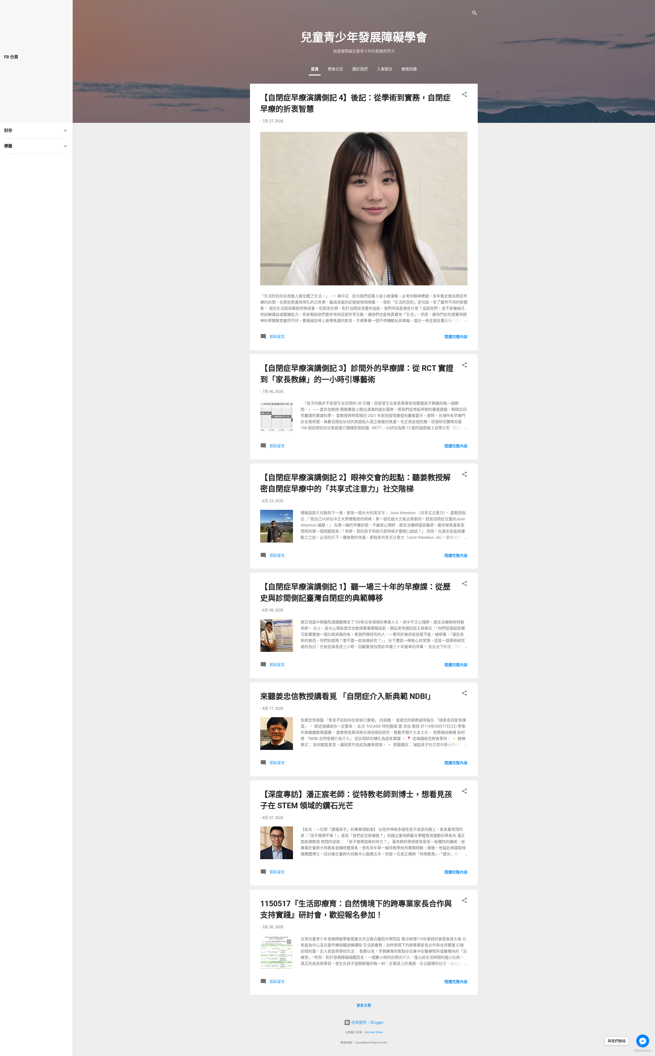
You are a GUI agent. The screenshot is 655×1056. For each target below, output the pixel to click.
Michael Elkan (374, 1032)
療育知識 (409, 69)
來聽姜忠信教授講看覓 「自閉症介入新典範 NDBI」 (347, 696)
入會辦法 (384, 69)
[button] (464, 95)
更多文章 (364, 1005)
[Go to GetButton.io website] (643, 1050)
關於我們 (360, 69)
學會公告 (335, 69)
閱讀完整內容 (455, 337)
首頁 (315, 69)
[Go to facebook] (642, 1041)
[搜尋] (475, 14)
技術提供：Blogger (367, 1022)
